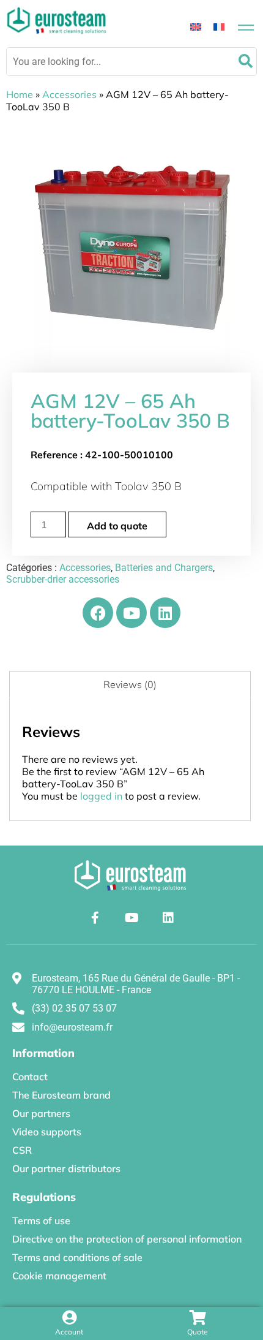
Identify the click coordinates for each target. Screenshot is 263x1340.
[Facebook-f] (95, 918)
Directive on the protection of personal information (127, 1239)
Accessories (69, 94)
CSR (22, 1150)
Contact (30, 1076)
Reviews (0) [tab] (130, 684)
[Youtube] (131, 612)
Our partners (41, 1113)
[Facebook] (98, 612)
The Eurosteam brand (61, 1095)
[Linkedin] (165, 612)
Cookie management (59, 1276)
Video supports (46, 1132)
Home (19, 94)
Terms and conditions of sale (77, 1257)
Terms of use (41, 1220)
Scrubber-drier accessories (62, 579)
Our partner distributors (66, 1168)
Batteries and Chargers (164, 567)
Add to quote (117, 526)
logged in (101, 796)
